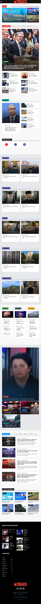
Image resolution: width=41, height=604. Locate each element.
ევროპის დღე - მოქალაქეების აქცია (9, 425)
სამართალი (23, 25)
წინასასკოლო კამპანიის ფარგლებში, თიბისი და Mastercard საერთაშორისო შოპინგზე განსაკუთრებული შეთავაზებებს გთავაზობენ (14, 19)
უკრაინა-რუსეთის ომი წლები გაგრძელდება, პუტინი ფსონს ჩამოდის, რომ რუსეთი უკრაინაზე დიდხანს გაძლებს (33, 313)
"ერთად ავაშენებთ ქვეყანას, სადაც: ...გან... (30, 206)
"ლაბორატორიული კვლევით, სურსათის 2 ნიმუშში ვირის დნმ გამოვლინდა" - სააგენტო (7, 313)
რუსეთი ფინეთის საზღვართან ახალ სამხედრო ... (13, 90)
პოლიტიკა (5, 158)
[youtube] (23, 588)
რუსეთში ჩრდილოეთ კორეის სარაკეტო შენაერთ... (26, 531)
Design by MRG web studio (20, 599)
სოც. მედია (31, 308)
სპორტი (16, 433)
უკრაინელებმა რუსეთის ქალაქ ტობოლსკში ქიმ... (32, 322)
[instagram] (20, 588)
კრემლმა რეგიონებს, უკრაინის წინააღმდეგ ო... (33, 329)
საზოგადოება (13, 25)
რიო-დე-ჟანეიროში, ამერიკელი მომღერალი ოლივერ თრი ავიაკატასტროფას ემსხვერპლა (20, 313)
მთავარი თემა (7, 572)
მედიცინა (5, 308)
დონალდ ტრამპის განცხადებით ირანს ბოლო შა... (12, 545)
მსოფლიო (5, 100)
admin (6, 16)
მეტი (36, 26)
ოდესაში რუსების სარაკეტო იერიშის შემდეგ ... (32, 335)
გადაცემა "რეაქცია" (25, 412)
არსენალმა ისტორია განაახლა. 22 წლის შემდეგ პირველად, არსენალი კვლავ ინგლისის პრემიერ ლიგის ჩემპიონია (27, 463)
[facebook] (17, 588)
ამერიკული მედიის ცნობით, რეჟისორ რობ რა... (20, 335)
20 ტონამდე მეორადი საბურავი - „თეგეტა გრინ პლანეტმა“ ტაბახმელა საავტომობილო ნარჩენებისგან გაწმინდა (32, 18)
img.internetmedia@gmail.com (22, 593)
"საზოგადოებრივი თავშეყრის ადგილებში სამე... (7, 322)
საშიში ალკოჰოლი (7, 334)
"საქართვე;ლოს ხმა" (7, 412)
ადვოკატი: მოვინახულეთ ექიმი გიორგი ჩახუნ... (7, 329)
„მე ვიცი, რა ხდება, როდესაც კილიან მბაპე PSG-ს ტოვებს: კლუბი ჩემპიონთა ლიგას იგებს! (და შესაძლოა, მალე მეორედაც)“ (27, 476)
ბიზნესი (5, 14)
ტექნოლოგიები (30, 25)
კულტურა (18, 308)
